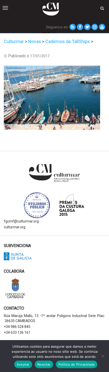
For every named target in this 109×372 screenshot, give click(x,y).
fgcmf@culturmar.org (21, 221)
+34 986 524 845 (17, 327)
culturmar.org (14, 227)
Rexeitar (44, 364)
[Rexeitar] (102, 356)
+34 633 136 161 (17, 332)
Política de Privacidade (76, 364)
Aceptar (23, 364)
